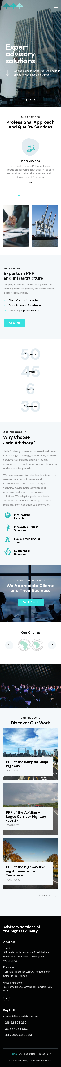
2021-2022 (13, 770)
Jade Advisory (17, 1060)
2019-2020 (13, 880)
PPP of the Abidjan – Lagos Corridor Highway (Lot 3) (26, 817)
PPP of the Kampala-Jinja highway (27, 764)
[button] (19, 195)
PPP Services (30, 161)
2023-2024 (13, 825)
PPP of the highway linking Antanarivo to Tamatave (26, 871)
